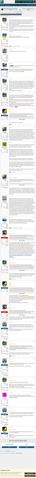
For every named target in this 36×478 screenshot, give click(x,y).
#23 (34, 427)
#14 (34, 260)
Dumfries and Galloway (4, 27)
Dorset (7, 402)
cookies (8, 472)
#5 (34, 79)
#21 (34, 393)
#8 (34, 127)
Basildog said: (12, 307)
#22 (34, 408)
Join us (10, 447)
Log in (27, 447)
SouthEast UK (6, 151)
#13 (34, 230)
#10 (34, 175)
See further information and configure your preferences (12, 475)
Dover (7, 205)
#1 (34, 17)
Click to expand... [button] (22, 119)
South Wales (6, 57)
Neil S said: (12, 111)
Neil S (2, 15)
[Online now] (4, 326)
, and (15, 46)
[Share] (33, 17)
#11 (34, 196)
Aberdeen (6, 241)
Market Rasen (6, 87)
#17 (34, 322)
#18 (34, 341)
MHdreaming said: (13, 177)
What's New (7, 5)
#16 (34, 305)
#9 (34, 142)
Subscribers (15, 11)
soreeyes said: (12, 410)
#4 (34, 63)
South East (6, 135)
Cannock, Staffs (5, 73)
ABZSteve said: (12, 262)
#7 (34, 109)
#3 (34, 49)
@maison (11, 65)
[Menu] (2, 5)
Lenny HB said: (12, 380)
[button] (35, 5)
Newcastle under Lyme (4, 43)
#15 (34, 281)
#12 (34, 217)
